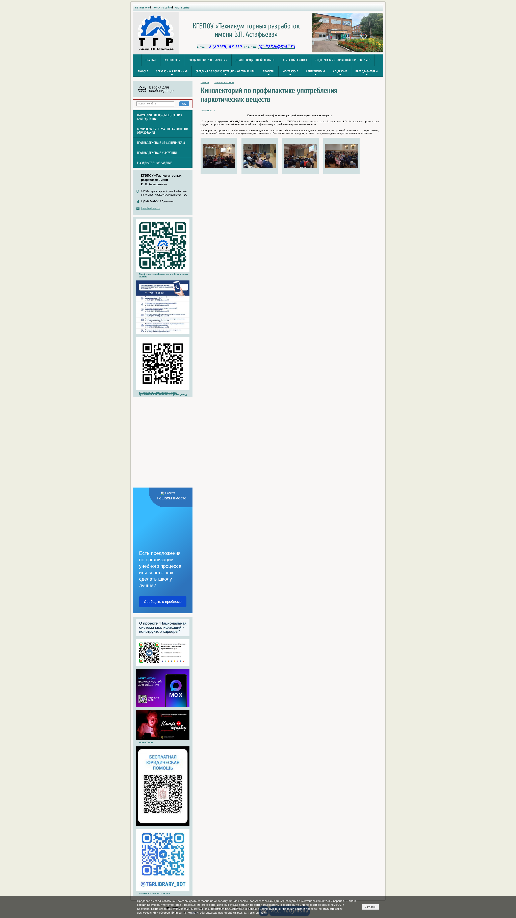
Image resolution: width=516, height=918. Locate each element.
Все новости (172, 60)
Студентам (340, 71)
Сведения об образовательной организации (225, 71)
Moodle (143, 71)
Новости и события (224, 82)
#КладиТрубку (146, 742)
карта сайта (182, 7)
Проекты (268, 71)
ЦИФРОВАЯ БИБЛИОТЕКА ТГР (154, 893)
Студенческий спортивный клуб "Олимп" (343, 60)
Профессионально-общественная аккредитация (159, 117)
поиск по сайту (162, 7)
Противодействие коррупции (157, 153)
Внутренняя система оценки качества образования (162, 130)
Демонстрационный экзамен (255, 60)
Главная (151, 60)
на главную (142, 7)
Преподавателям (366, 71)
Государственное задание (154, 163)
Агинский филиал (295, 60)
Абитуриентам (315, 71)
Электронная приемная (171, 71)
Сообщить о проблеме (163, 602)
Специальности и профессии (208, 60)
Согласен (370, 906)
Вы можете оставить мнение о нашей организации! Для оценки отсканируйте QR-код (163, 393)
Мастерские (290, 71)
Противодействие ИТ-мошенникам (161, 143)
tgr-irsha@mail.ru (150, 208)
